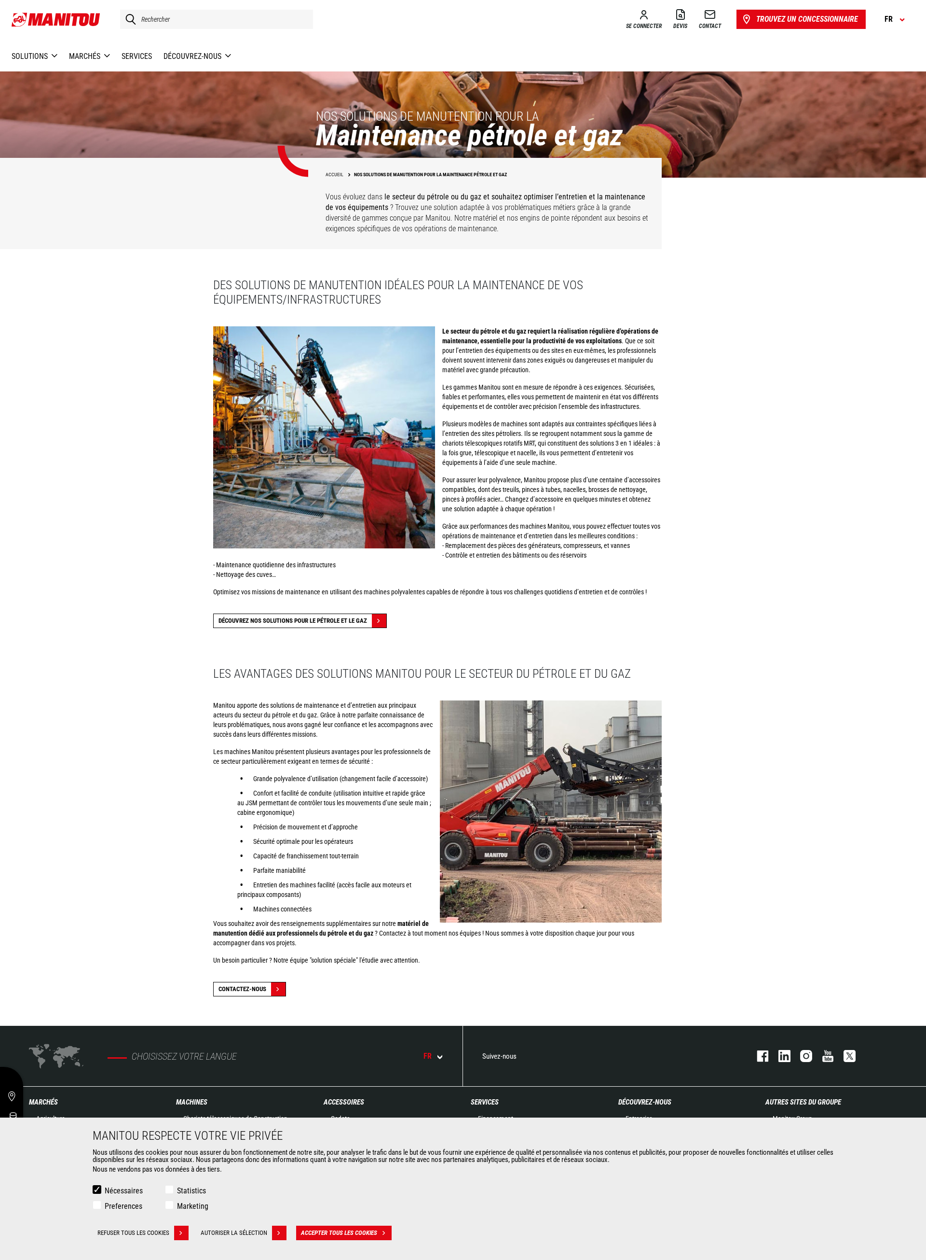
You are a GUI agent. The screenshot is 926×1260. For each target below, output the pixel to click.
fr (427, 1056)
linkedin (779, 1056)
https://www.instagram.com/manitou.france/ (801, 1056)
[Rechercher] (128, 19)
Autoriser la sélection (234, 1232)
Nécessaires (124, 1190)
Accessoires (344, 1102)
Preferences (123, 1206)
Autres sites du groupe (803, 1102)
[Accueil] (56, 19)
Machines (191, 1102)
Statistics (191, 1190)
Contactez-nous (242, 989)
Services (485, 1102)
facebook (758, 1056)
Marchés (43, 1102)
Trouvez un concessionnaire (807, 19)
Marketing (192, 1206)
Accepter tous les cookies (339, 1232)
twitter (845, 1056)
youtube (823, 1056)
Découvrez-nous (644, 1102)
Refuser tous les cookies (133, 1232)
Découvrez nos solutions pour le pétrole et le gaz (292, 620)
